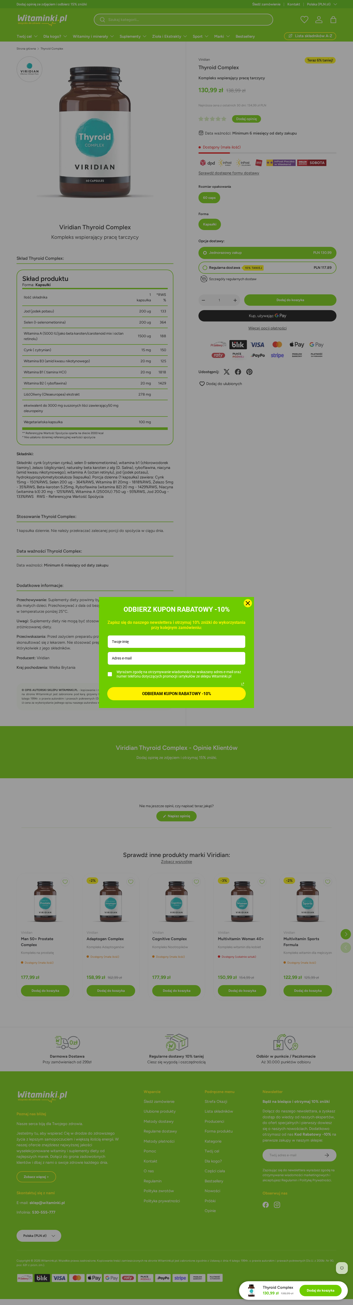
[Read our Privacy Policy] (243, 684)
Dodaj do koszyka (320, 1290)
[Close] (248, 603)
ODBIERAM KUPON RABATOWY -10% (176, 693)
